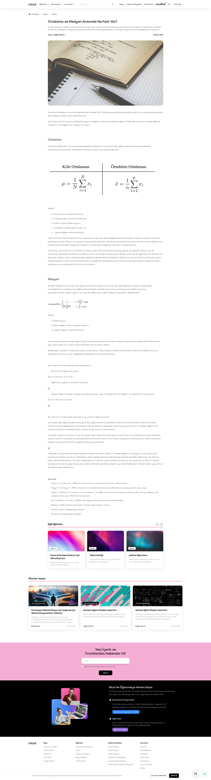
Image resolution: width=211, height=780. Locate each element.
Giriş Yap (177, 4)
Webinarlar (47, 754)
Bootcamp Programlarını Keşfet (126, 712)
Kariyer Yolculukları (83, 754)
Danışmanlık (144, 761)
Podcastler (47, 757)
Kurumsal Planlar (146, 764)
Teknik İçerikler (49, 750)
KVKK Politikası (113, 750)
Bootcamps (144, 757)
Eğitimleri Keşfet (120, 730)
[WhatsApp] (204, 773)
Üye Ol (105, 673)
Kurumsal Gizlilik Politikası (117, 761)
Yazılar (54, 14)
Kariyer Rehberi (49, 761)
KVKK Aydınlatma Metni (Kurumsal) (120, 764)
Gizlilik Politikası (113, 754)
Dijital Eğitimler (145, 750)
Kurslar (78, 750)
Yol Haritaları (80, 761)
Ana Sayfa (35, 14)
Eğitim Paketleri (81, 757)
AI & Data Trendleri (50, 747)
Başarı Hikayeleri (134, 4)
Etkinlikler (148, 4)
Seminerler (144, 754)
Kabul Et (174, 775)
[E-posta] (195, 773)
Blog (45, 14)
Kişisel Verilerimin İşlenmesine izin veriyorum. (99, 667)
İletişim (142, 768)
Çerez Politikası (113, 747)
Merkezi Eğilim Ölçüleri (99, 112)
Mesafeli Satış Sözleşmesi (116, 757)
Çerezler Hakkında (158, 775)
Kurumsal (143, 747)
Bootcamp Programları (84, 747)
